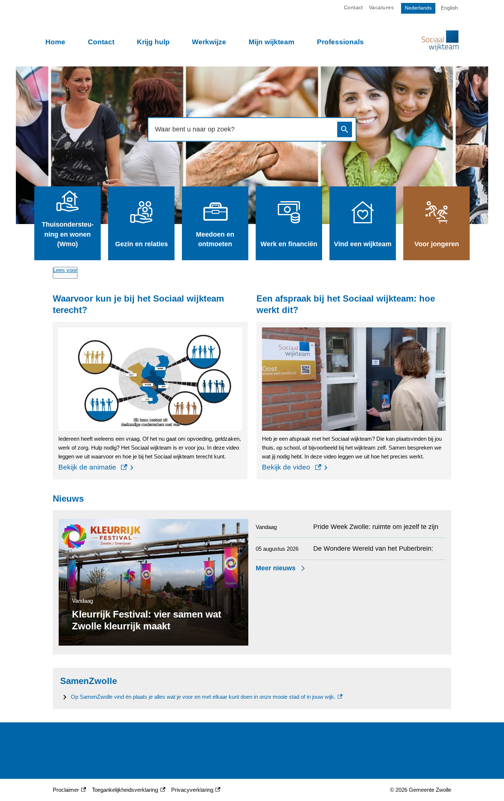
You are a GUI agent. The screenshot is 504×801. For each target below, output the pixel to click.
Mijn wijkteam (271, 42)
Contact (101, 42)
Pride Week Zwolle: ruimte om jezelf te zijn (375, 526)
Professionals (340, 42)
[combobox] (244, 129)
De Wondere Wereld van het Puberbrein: (373, 548)
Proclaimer (68, 790)
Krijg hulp (153, 42)
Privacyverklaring (192, 790)
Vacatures (381, 7)
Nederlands (418, 8)
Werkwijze (209, 42)
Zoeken (344, 129)
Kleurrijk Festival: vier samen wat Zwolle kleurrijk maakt (146, 620)
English (449, 8)
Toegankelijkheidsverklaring (125, 790)
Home (55, 42)
